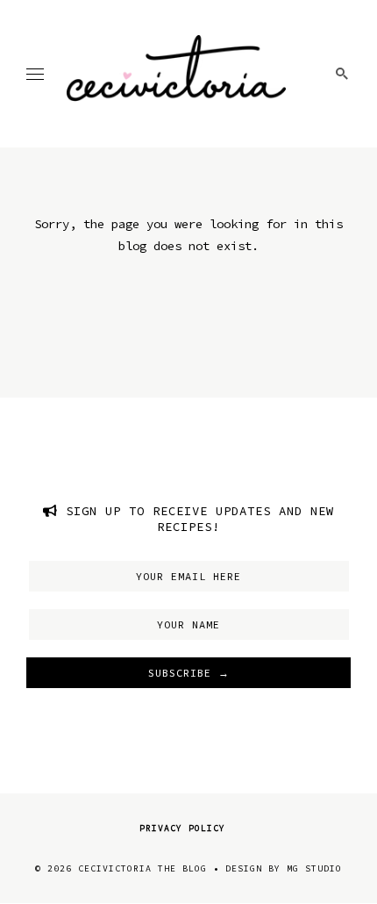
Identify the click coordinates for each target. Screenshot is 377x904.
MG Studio (314, 868)
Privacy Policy (182, 828)
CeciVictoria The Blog (142, 868)
